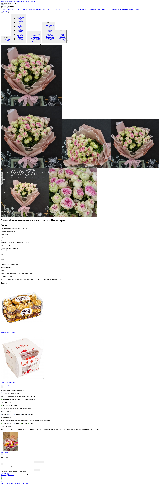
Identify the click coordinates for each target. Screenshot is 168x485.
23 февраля (50, 39)
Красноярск (93, 9)
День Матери (50, 33)
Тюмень (69, 9)
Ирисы (20, 22)
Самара (140, 9)
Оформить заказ (5, 267)
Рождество (50, 35)
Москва (10, 9)
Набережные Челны (42, 9)
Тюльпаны (20, 37)
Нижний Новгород (122, 9)
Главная (3, 44)
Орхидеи (20, 31)
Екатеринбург (112, 9)
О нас (2, 1)
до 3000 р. (7, 39)
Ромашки (20, 30)
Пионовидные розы (21, 33)
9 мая (50, 41)
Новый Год (50, 34)
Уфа (89, 9)
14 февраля (50, 30)
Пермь (100, 9)
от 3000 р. (7, 41)
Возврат (17, 1)
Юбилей (50, 27)
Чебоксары (4, 9)
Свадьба (50, 26)
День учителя (50, 38)
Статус (22, 1)
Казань (25, 9)
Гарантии (14, 483)
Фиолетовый (62, 38)
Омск (136, 9)
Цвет (62, 36)
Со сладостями (36, 34)
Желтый (62, 37)
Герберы (20, 20)
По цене (7, 39)
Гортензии (20, 21)
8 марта (50, 31)
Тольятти (74, 9)
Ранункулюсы (20, 26)
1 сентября (50, 29)
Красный (62, 33)
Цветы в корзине (35, 38)
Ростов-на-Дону (82, 9)
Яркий (62, 39)
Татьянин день (50, 37)
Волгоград (51, 9)
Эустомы (20, 38)
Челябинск (131, 9)
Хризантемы (20, 39)
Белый (62, 34)
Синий (62, 35)
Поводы (50, 32)
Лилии (20, 25)
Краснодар (58, 9)
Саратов (64, 9)
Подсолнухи (20, 35)
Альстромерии (20, 17)
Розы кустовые (21, 29)
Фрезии (21, 41)
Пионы (20, 34)
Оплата (12, 1)
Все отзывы (4, 452)
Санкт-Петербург (17, 9)
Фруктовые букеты (36, 41)
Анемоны (20, 18)
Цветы (21, 28)
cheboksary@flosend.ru (7, 475)
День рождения (50, 25)
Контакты (28, 1)
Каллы (20, 23)
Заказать (36, 470)
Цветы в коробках (36, 39)
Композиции (36, 36)
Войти (33, 1)
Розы (20, 27)
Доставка (7, 1)
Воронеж (104, 9)
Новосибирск (32, 9)
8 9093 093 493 (5, 11)
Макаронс (35, 35)
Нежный (63, 41)
